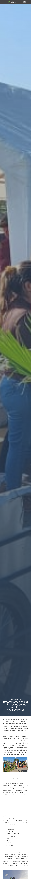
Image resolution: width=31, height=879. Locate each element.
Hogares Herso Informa (15, 699)
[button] (24, 2)
